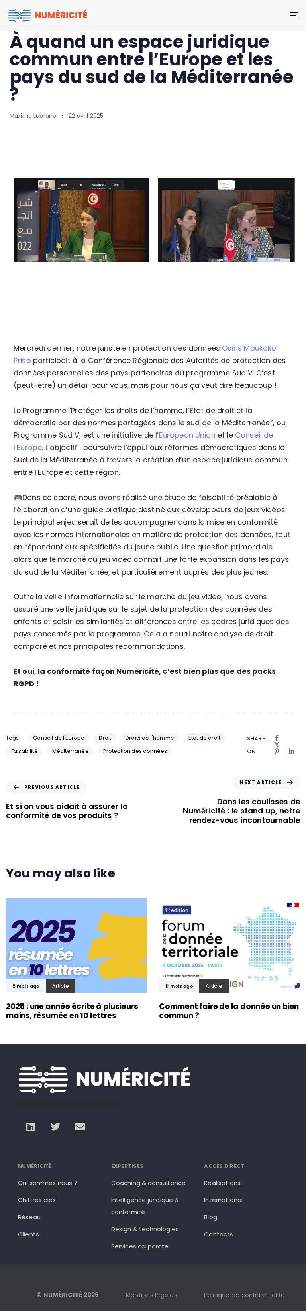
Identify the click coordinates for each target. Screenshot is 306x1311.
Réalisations (222, 1183)
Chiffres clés (37, 1200)
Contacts (218, 1234)
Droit (105, 738)
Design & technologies (145, 1229)
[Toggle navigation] (249, 15)
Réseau (29, 1217)
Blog (210, 1217)
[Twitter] (55, 1126)
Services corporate (140, 1246)
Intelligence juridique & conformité (145, 1206)
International (223, 1200)
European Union (187, 435)
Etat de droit (204, 738)
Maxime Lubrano (33, 116)
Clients (28, 1234)
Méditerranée (70, 751)
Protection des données (135, 751)
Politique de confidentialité (244, 1295)
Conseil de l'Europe (58, 738)
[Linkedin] (30, 1126)
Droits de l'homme (150, 738)
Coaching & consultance (148, 1183)
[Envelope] (80, 1126)
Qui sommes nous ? (47, 1183)
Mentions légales (151, 1295)
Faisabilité (24, 751)
